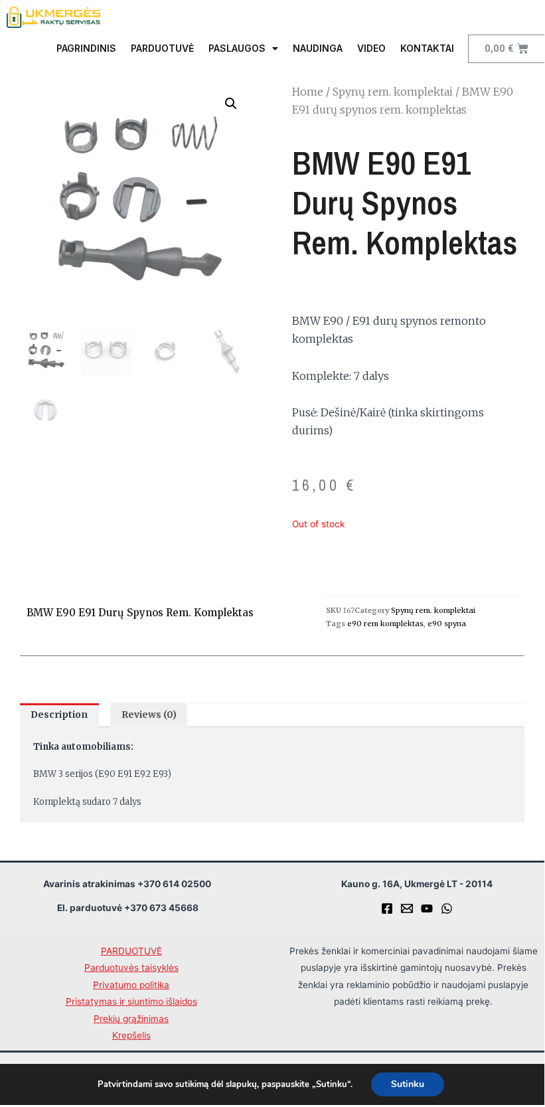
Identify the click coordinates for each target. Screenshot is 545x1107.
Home (307, 91)
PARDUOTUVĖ (162, 48)
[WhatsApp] (447, 908)
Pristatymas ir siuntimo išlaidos (131, 1001)
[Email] (407, 908)
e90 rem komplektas (385, 623)
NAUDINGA (318, 48)
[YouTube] (427, 908)
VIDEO (371, 48)
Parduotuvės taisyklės (131, 967)
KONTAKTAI (427, 48)
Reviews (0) (149, 715)
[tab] (59, 715)
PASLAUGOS (237, 48)
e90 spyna (447, 623)
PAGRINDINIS (86, 48)
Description (59, 715)
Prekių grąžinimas (131, 1018)
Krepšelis (131, 1035)
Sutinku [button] (407, 1084)
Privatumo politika (131, 984)
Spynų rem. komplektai (393, 91)
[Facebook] (387, 908)
